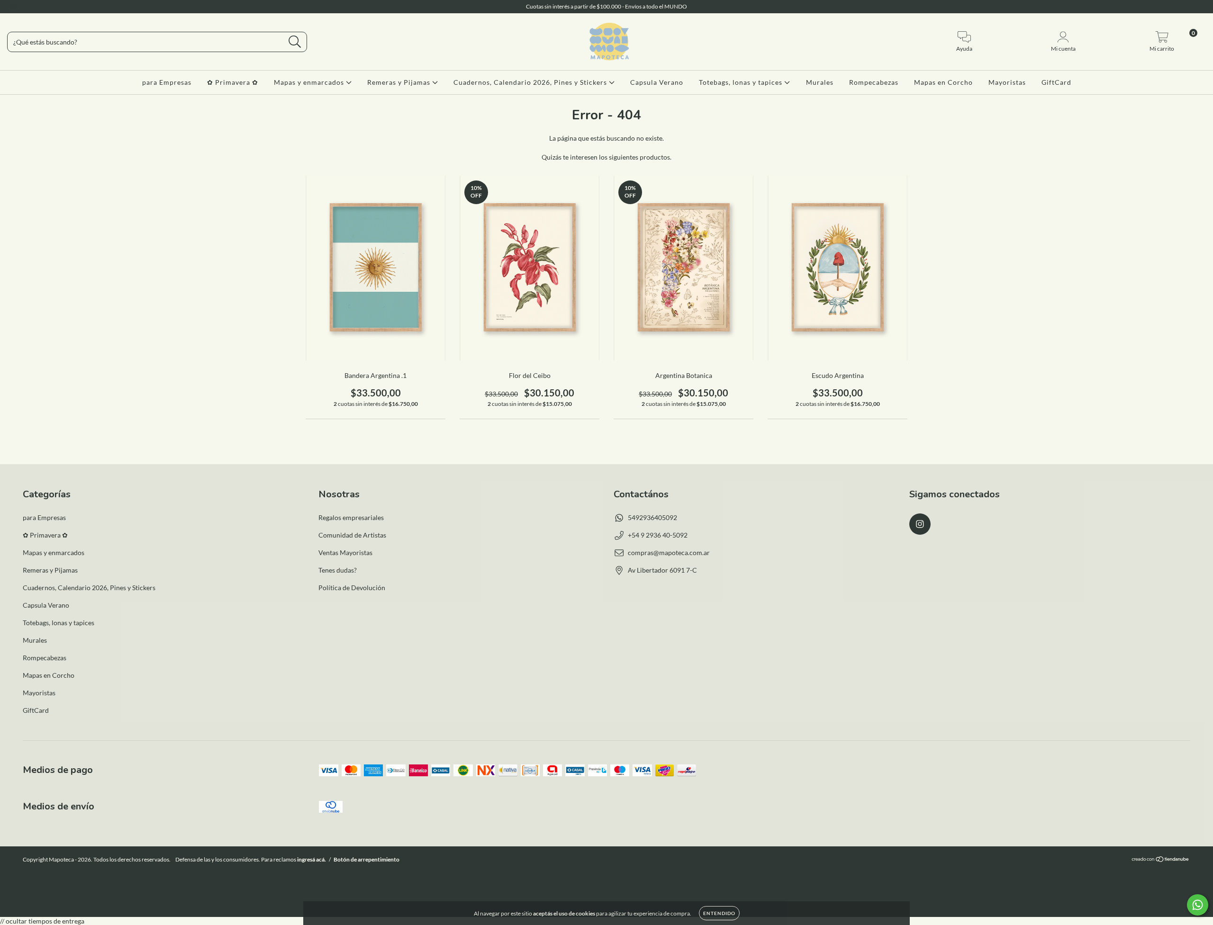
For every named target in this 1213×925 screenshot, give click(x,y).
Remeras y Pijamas (399, 82)
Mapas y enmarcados (310, 82)
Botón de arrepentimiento (366, 859)
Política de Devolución (351, 588)
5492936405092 (652, 517)
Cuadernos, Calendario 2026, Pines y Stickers (531, 82)
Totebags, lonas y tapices (741, 82)
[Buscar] (295, 42)
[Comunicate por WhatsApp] (1197, 905)
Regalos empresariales (351, 517)
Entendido (719, 913)
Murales (819, 82)
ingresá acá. (311, 859)
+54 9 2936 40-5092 (658, 535)
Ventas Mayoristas (345, 552)
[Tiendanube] (1160, 860)
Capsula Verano (656, 82)
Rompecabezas (873, 82)
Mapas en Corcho (943, 82)
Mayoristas (1007, 82)
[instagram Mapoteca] (13, 6)
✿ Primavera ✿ (232, 82)
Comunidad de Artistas (352, 535)
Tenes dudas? (337, 570)
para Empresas (166, 82)
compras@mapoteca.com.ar (669, 552)
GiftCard (1056, 82)
